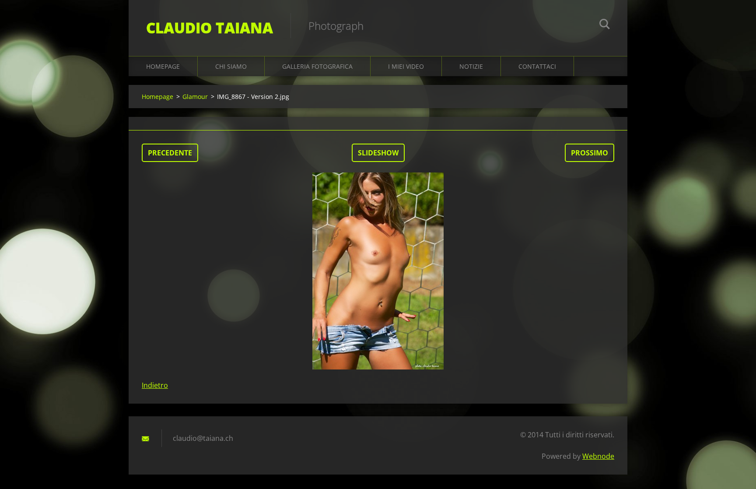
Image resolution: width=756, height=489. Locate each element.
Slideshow (378, 153)
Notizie (471, 66)
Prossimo (589, 153)
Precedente (170, 153)
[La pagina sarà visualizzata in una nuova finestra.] (378, 270)
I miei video (406, 66)
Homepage (163, 66)
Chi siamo (231, 66)
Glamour (195, 96)
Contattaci (537, 66)
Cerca (604, 25)
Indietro (155, 385)
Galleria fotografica (317, 66)
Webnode (598, 456)
